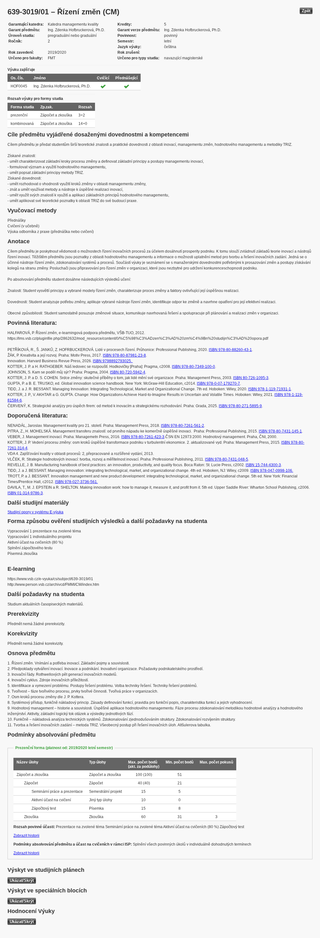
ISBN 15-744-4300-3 (263, 465)
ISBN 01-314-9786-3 (25, 493)
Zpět (306, 10)
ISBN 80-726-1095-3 (250, 378)
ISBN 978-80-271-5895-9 (240, 406)
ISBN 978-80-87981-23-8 (124, 355)
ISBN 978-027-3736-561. (76, 482)
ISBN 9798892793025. (113, 361)
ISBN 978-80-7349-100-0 (193, 366)
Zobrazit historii (26, 835)
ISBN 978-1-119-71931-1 (269, 389)
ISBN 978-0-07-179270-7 (218, 383)
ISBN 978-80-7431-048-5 (226, 459)
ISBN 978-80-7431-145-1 (280, 431)
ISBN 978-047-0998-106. (271, 470)
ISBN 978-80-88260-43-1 (230, 350)
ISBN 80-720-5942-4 (127, 372)
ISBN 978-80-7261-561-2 (182, 425)
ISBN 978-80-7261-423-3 (142, 437)
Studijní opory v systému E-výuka (35, 512)
